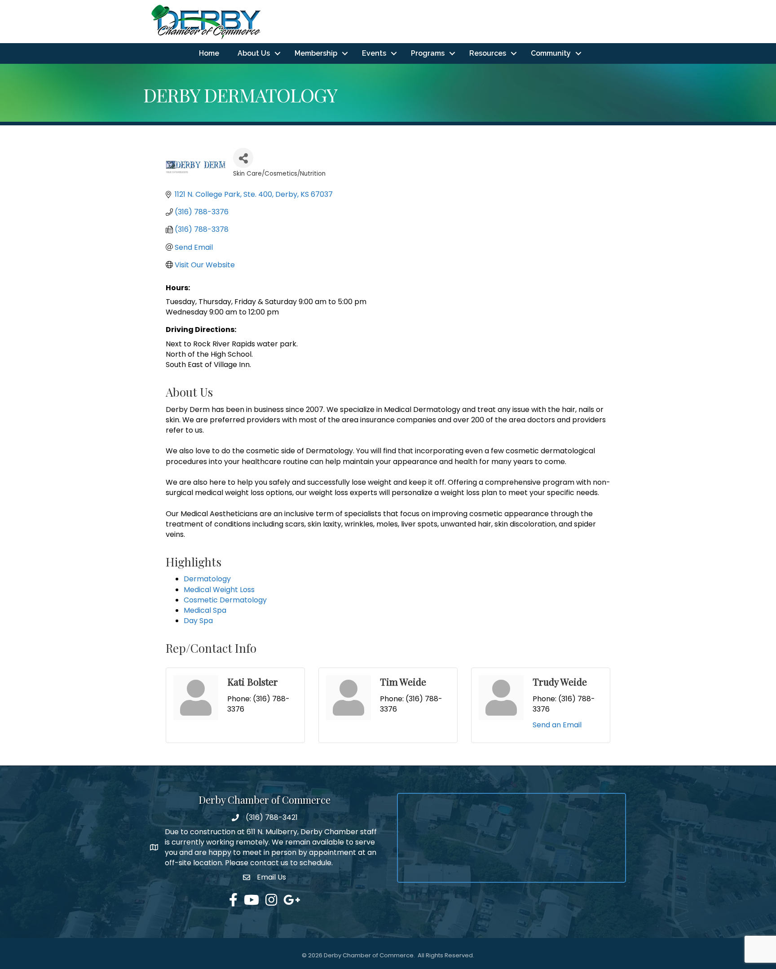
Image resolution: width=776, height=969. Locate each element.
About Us (254, 53)
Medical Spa (205, 610)
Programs (428, 53)
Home (209, 53)
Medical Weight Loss (219, 589)
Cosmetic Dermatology (225, 600)
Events (374, 53)
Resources (487, 53)
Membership (316, 53)
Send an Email (557, 725)
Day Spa (198, 620)
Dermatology (207, 579)
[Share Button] (243, 158)
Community (551, 53)
